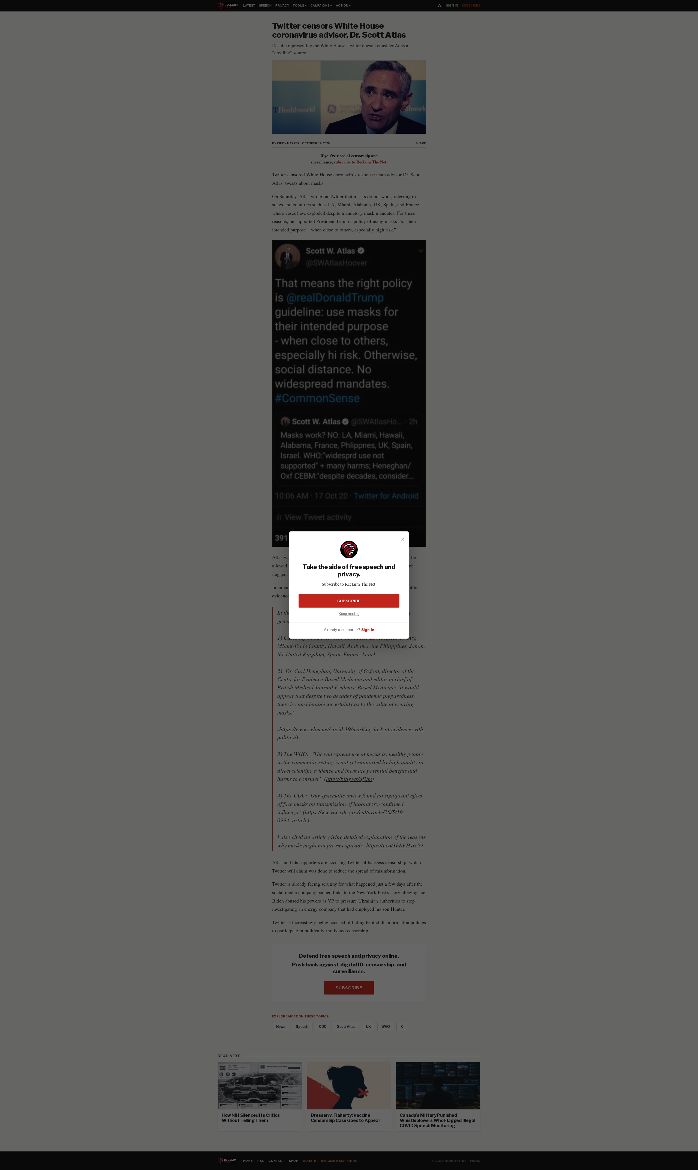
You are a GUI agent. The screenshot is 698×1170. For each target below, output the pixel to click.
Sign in (367, 629)
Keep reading (349, 613)
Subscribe (349, 601)
